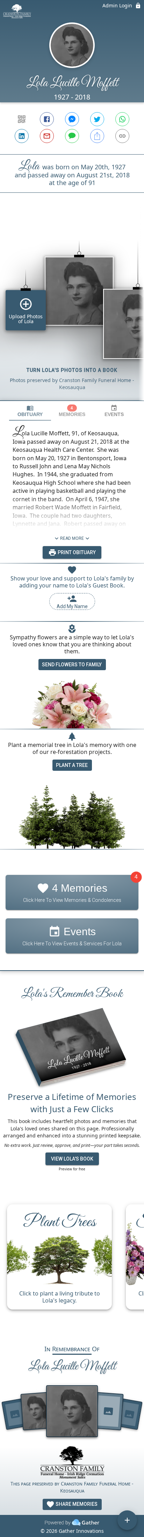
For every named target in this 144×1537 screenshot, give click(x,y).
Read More (72, 538)
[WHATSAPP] (122, 119)
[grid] (72, 308)
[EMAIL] (47, 136)
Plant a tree (72, 765)
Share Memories (76, 1504)
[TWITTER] (97, 119)
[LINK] (122, 136)
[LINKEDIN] (22, 136)
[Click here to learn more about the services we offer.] (72, 1463)
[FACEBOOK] (47, 119)
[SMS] (72, 136)
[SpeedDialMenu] (127, 1520)
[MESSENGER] (72, 119)
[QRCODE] (22, 119)
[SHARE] (97, 136)
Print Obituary (76, 552)
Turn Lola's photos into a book (72, 370)
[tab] (30, 411)
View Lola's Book (72, 1159)
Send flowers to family (72, 664)
